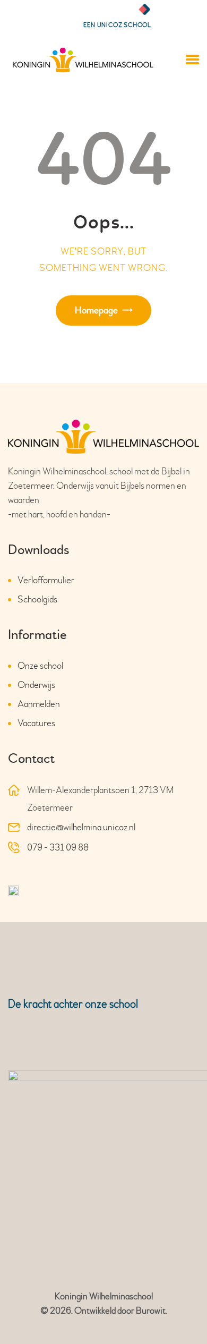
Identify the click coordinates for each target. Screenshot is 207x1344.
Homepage (96, 310)
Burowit (151, 1311)
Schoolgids (37, 599)
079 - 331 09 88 (58, 847)
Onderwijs (36, 685)
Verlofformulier (46, 580)
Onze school (40, 666)
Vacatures (36, 723)
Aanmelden (39, 704)
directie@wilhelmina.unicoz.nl (81, 827)
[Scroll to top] (183, 1313)
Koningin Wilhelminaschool (104, 1296)
